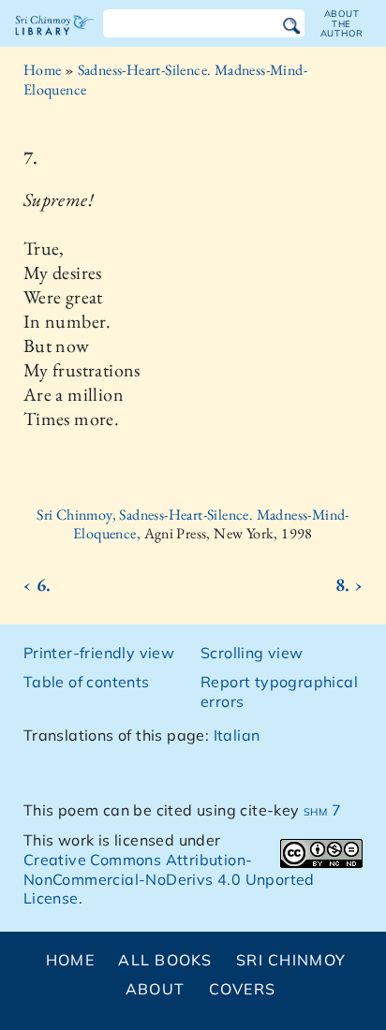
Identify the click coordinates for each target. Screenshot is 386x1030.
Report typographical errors (279, 691)
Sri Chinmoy (291, 959)
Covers (242, 988)
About (155, 988)
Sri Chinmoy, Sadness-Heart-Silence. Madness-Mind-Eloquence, (193, 524)
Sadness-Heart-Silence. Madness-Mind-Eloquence (165, 79)
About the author (342, 23)
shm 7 (322, 810)
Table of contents (86, 681)
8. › (349, 584)
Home (42, 70)
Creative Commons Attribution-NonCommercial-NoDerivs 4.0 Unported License (169, 879)
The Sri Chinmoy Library (55, 41)
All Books (165, 959)
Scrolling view (252, 652)
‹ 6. (37, 584)
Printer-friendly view (98, 652)
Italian (237, 735)
